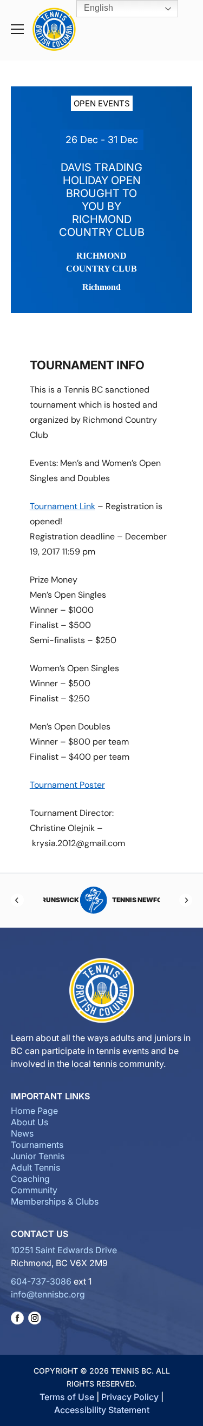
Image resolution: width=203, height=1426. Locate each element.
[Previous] (17, 900)
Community (34, 1190)
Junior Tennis (37, 1156)
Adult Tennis (35, 1167)
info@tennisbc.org (48, 1294)
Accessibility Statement (101, 1409)
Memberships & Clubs (55, 1201)
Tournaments (37, 1144)
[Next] (185, 900)
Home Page (34, 1110)
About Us (29, 1122)
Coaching (30, 1178)
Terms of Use (67, 1396)
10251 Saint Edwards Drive (64, 1250)
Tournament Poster (67, 784)
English (97, 7)
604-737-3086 (41, 1281)
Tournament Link (62, 506)
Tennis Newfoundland (120, 900)
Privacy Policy (130, 1396)
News (22, 1133)
